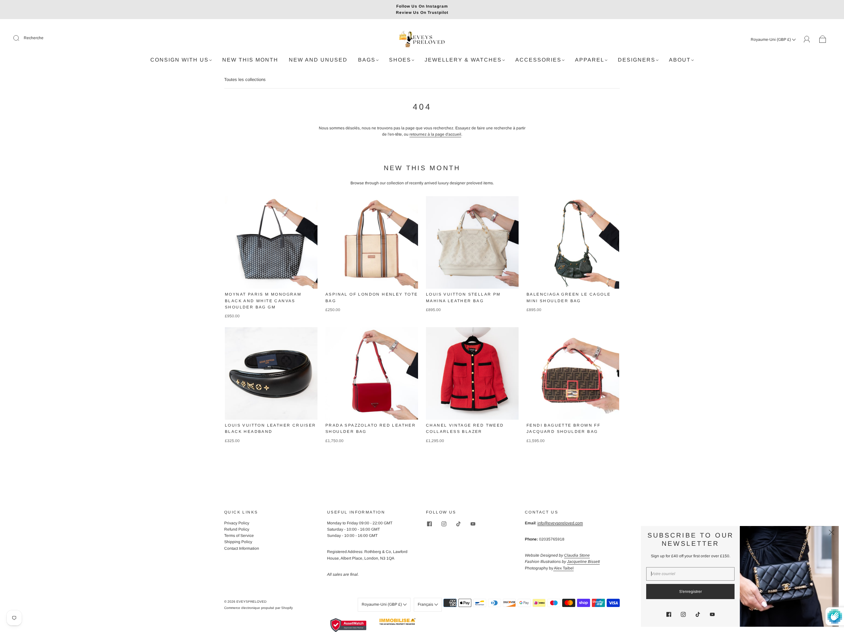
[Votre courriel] (690, 574)
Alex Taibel (563, 568)
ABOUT (680, 60)
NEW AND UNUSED (318, 60)
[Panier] (823, 39)
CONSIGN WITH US (179, 60)
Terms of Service (239, 535)
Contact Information (241, 548)
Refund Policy (236, 529)
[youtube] (473, 524)
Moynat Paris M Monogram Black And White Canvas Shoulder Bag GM (263, 300)
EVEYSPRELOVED (251, 601)
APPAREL (589, 60)
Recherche (34, 38)
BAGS (367, 60)
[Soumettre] (20, 38)
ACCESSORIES (538, 60)
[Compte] (807, 39)
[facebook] (429, 524)
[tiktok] (458, 524)
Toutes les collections (245, 79)
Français (426, 604)
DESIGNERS (636, 60)
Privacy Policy (236, 523)
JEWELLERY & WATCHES (463, 60)
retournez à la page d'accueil (435, 134)
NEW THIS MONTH (250, 60)
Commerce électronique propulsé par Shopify (258, 608)
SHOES (400, 60)
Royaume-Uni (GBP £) (771, 39)
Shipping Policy (238, 542)
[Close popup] (831, 533)
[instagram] (444, 524)
